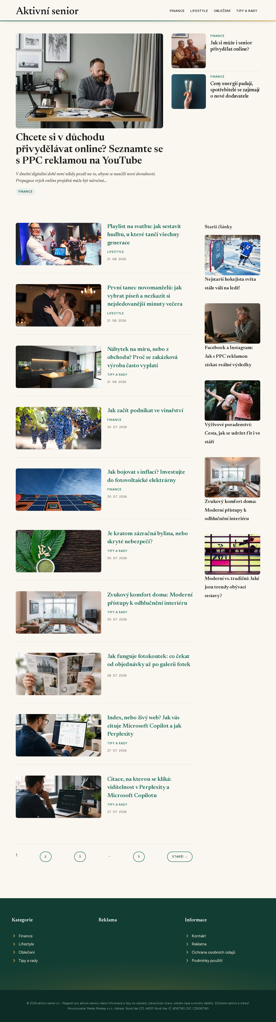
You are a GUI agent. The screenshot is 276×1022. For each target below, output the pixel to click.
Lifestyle (199, 11)
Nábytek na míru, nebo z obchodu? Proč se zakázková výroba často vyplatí (142, 358)
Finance (177, 11)
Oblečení (222, 11)
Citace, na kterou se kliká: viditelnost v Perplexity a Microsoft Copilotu (139, 788)
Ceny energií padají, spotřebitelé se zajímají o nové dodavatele (234, 90)
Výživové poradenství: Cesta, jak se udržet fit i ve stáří (232, 433)
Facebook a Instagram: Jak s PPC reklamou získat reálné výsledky (229, 356)
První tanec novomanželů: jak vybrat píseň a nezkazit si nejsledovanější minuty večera (144, 296)
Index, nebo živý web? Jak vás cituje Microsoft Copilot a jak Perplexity (144, 726)
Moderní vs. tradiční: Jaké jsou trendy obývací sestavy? (232, 587)
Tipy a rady (246, 11)
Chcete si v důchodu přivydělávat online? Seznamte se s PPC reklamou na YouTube (89, 149)
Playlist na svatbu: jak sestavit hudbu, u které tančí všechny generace (144, 235)
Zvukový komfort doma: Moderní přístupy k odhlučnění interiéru (230, 510)
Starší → (180, 856)
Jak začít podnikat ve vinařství (145, 411)
